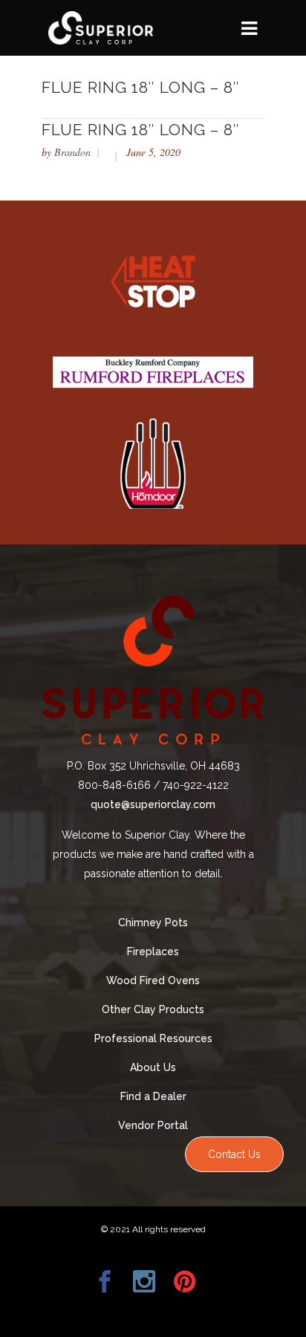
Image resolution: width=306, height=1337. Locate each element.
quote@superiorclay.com (153, 804)
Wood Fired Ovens (153, 980)
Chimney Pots (153, 922)
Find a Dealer (153, 1096)
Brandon (72, 152)
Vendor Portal (153, 1125)
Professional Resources (153, 1038)
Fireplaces (153, 951)
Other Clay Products (153, 1009)
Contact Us (234, 1154)
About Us (153, 1067)
